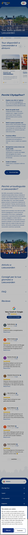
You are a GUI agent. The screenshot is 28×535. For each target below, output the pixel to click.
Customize (20, 530)
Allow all (8, 530)
